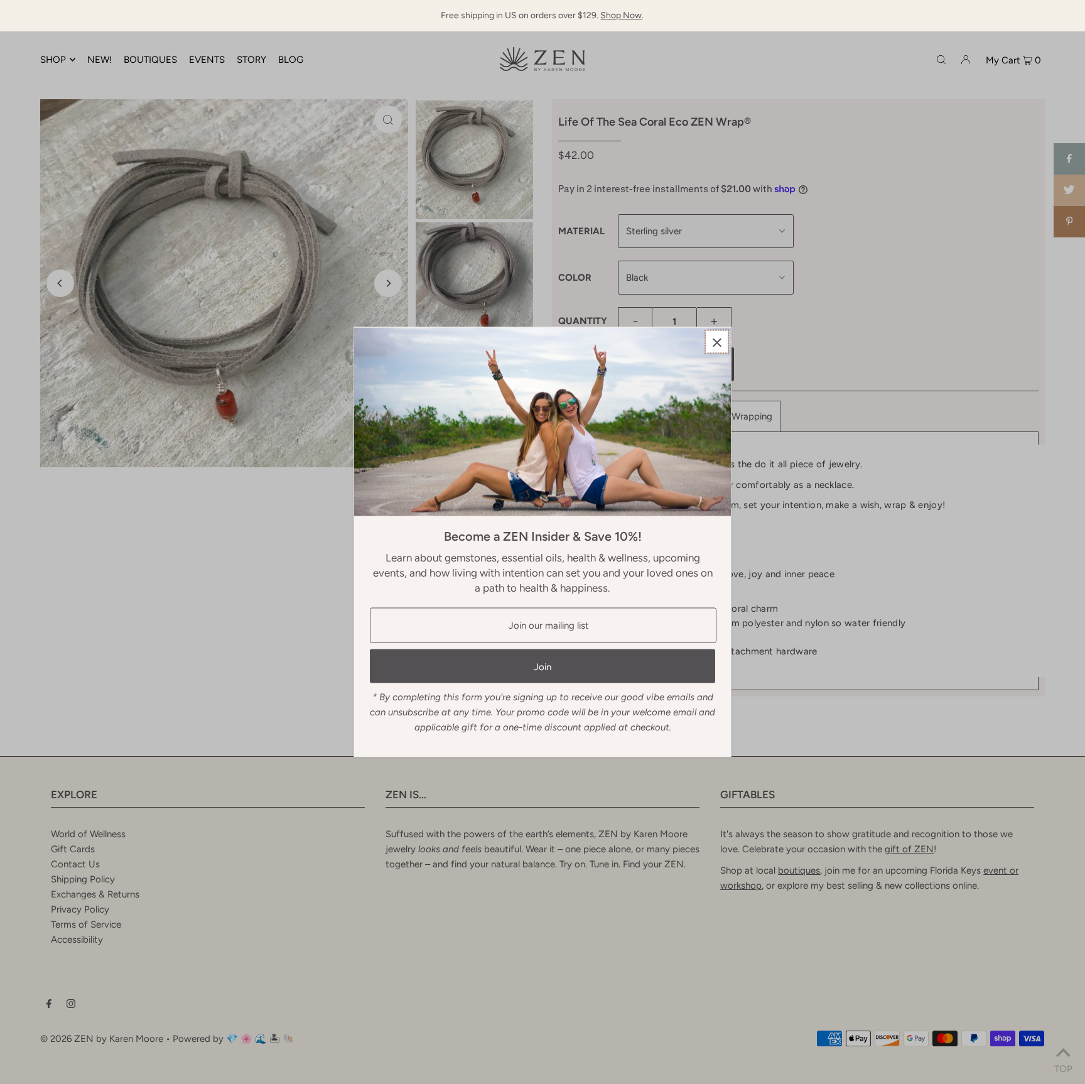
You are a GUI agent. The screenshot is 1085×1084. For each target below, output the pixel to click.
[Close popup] (717, 342)
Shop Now (621, 15)
